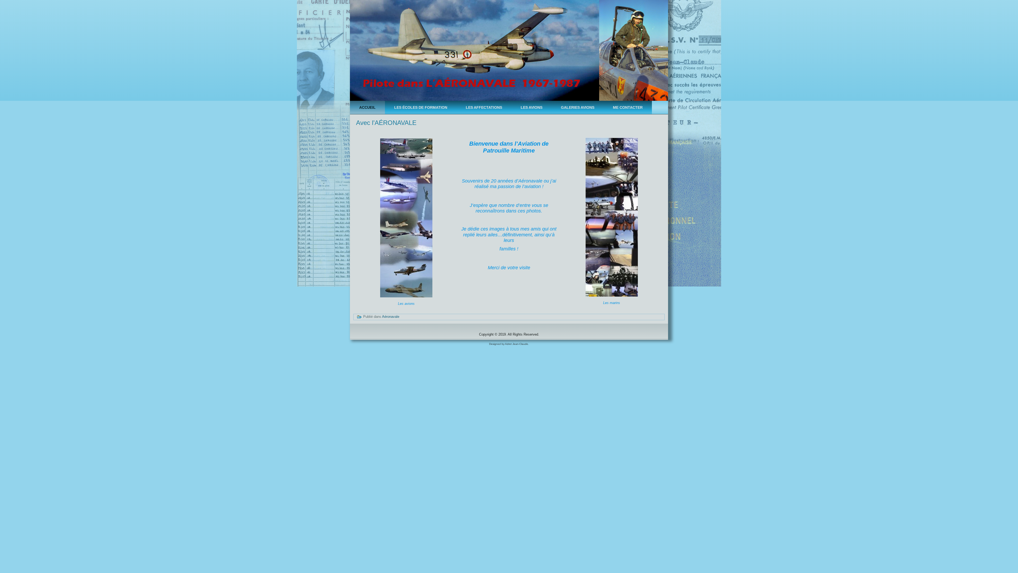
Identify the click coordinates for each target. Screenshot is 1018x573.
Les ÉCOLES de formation (420, 107)
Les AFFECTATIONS (484, 107)
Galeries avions (577, 107)
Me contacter (628, 107)
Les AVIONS (531, 107)
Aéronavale (390, 317)
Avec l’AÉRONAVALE (386, 122)
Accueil (367, 107)
